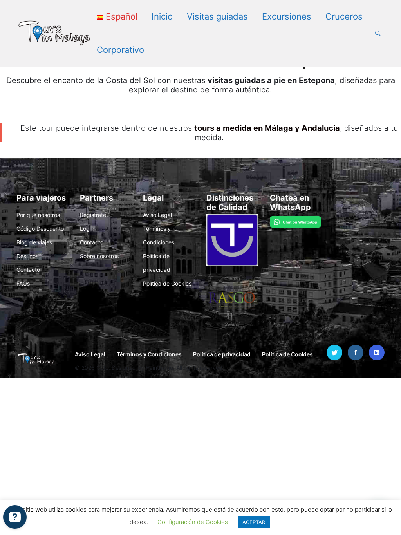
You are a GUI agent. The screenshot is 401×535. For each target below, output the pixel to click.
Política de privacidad (222, 354)
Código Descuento (40, 228)
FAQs (23, 283)
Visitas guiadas (217, 16)
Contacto (28, 269)
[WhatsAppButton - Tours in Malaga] (296, 221)
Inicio (162, 16)
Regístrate (93, 214)
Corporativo (120, 50)
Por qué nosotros (38, 214)
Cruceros (344, 16)
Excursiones (286, 16)
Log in (88, 228)
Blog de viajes (34, 242)
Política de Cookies (167, 283)
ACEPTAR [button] (253, 522)
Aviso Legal (157, 214)
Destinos (27, 256)
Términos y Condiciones (149, 354)
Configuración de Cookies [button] (192, 522)
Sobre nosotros (99, 256)
